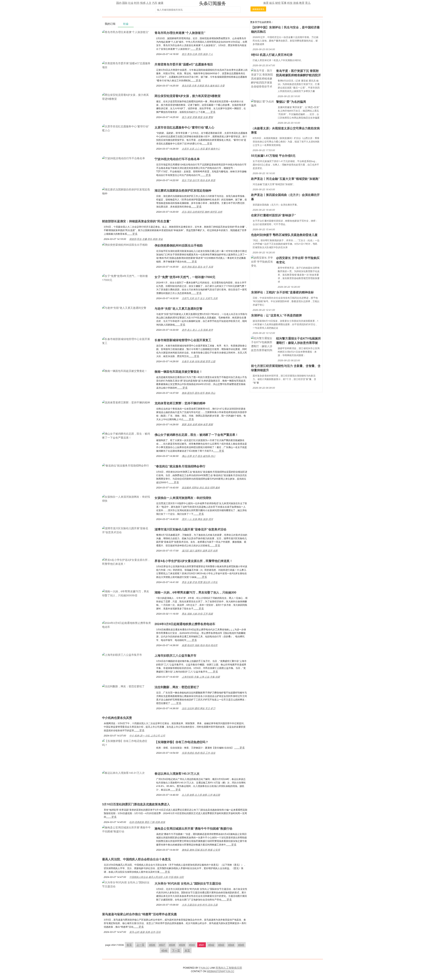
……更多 (195, 49)
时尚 (136, 3)
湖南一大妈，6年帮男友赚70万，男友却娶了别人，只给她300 (195, 592)
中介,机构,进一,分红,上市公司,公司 (147, 735)
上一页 (140, 945)
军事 (284, 3)
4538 (172, 945)
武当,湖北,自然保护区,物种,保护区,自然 (202, 211)
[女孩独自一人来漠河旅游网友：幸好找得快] (126, 498)
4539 (182, 945)
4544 (231, 945)
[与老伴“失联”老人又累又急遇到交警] (124, 307)
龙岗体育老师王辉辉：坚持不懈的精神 (180, 403)
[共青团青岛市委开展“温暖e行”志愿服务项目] (126, 65)
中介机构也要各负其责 (117, 718)
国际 (125, 3)
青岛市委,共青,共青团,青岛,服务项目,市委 (203, 85)
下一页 (176, 950)
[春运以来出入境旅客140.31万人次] (123, 772)
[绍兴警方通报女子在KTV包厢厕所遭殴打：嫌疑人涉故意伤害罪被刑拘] (262, 344)
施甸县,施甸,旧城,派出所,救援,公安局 (201, 849)
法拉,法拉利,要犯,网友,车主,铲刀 (198, 708)
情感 (142, 3)
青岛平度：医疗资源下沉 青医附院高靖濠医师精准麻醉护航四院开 (298, 73)
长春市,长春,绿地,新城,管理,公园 (198, 361)
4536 (152, 945)
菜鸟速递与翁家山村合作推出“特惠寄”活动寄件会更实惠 (139, 914)
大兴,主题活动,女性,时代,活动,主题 (200, 904)
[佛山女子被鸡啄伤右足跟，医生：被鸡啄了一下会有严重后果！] (126, 435)
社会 (130, 3)
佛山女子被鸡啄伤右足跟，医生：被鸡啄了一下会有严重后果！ (196, 434)
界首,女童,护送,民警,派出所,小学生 (200, 582)
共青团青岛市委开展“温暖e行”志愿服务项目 (184, 64)
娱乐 (272, 3)
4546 (164, 950)
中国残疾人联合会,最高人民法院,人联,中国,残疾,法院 (156, 877)
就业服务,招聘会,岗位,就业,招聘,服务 (201, 487)
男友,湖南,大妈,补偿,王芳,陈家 (197, 613)
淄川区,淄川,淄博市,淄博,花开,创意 (200, 550)
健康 (160, 3)
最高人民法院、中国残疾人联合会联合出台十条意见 (136, 859)
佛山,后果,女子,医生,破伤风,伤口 (198, 456)
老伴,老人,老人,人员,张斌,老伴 (197, 329)
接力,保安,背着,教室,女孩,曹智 (197, 117)
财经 (278, 3)
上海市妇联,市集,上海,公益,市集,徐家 (201, 676)
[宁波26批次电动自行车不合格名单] (123, 158)
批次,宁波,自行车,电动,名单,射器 (198, 180)
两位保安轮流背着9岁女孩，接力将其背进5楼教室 (188, 96)
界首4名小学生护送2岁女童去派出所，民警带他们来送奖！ (194, 561)
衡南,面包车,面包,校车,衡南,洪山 (198, 392)
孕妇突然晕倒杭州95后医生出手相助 (179, 245)
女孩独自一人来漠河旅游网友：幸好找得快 (183, 498)
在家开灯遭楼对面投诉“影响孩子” (273, 215)
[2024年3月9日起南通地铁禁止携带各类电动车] (126, 624)
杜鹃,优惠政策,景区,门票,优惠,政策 (147, 822)
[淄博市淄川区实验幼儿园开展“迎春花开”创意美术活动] (126, 530)
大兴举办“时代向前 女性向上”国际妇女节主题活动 (188, 883)
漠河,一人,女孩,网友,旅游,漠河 (197, 519)
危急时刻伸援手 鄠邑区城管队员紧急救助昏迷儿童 (284, 235)
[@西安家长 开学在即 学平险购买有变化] (262, 261)
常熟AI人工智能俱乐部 (229, 968)
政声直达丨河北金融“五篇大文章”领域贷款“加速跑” (285, 178)
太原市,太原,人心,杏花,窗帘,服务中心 (201, 148)
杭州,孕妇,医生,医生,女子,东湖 (197, 266)
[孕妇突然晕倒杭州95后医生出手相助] (125, 244)
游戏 (295, 3)
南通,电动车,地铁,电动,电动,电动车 (200, 645)
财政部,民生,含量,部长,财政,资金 (146, 239)
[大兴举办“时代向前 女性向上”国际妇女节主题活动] (126, 884)
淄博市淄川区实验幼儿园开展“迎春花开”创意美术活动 (190, 529)
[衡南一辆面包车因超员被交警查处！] (124, 370)
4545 (241, 945)
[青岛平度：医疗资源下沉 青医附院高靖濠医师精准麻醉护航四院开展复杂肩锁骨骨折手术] (262, 78)
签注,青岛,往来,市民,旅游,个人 (197, 54)
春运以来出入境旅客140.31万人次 (177, 773)
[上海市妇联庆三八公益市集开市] (122, 654)
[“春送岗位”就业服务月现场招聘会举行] (125, 465)
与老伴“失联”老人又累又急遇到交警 (178, 308)
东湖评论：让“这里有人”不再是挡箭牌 (276, 315)
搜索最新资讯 (258, 9)
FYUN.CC (204, 967)
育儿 (307, 3)
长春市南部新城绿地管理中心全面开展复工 (183, 340)
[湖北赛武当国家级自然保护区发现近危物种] (126, 191)
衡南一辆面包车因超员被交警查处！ (178, 371)
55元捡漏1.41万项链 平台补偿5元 (273, 155)
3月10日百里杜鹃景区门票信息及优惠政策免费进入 (136, 804)
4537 (162, 945)
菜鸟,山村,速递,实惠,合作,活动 (145, 932)
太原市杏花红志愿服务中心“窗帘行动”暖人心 (184, 127)
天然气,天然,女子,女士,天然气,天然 (200, 298)
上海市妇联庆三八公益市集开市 (175, 655)
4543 (221, 945)
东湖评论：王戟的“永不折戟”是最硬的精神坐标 (282, 292)
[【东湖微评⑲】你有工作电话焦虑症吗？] (126, 742)
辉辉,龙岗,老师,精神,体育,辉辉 (197, 424)
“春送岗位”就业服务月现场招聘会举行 (180, 466)
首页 (129, 945)
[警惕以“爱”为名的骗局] (262, 103)
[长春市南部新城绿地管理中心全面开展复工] (126, 340)
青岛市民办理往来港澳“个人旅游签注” (180, 33)
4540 (192, 945)
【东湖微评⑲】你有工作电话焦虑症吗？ (181, 742)
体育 (266, 3)
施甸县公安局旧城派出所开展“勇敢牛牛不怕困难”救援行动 (193, 828)
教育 (301, 3)
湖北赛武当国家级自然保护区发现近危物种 (183, 190)
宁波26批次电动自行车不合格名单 (177, 159)
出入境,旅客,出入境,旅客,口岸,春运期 (201, 794)
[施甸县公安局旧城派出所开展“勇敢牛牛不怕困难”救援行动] (126, 829)
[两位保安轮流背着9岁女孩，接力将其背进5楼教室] (126, 96)
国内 (119, 3)
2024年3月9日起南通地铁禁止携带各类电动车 (185, 624)
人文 (148, 3)
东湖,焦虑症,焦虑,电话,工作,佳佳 (198, 752)
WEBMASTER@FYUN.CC (220, 971)
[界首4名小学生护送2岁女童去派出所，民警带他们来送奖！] (126, 561)
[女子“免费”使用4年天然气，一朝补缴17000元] (126, 277)
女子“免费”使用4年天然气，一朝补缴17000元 (185, 277)
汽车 (154, 3)
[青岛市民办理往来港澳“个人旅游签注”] (125, 32)
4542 (211, 945)
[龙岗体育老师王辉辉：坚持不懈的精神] (126, 402)
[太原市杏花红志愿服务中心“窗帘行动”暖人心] (126, 128)
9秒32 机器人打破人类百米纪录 (272, 54)
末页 (187, 950)
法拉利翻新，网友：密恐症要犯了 (177, 687)
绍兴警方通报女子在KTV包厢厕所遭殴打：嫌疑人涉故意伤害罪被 (298, 340)
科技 (290, 3)
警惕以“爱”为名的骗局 (291, 101)
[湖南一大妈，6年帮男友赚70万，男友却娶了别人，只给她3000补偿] (126, 593)
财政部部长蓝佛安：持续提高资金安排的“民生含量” (136, 221)
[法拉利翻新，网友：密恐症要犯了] (123, 686)
